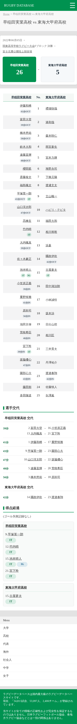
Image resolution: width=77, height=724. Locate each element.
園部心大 (25, 373)
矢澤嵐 (50, 395)
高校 (6, 635)
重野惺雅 (25, 297)
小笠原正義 (24, 283)
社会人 (7, 659)
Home (6, 14)
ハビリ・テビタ (56, 209)
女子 (6, 675)
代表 (6, 643)
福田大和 (51, 220)
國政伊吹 (51, 256)
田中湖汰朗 (53, 286)
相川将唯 (51, 231)
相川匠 (50, 335)
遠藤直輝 (25, 154)
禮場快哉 (51, 108)
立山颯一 (51, 196)
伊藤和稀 (25, 105)
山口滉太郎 (24, 207)
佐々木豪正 (24, 259)
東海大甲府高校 (56, 97)
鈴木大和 (25, 146)
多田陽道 (25, 395)
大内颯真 (25, 242)
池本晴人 (25, 269)
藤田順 (27, 387)
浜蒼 (48, 245)
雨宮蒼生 (51, 146)
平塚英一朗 (24, 193)
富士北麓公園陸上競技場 (17, 51)
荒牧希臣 (25, 332)
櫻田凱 (27, 168)
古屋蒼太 (51, 269)
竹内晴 (27, 229)
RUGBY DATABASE (19, 5)
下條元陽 (51, 177)
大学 (6, 627)
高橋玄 (27, 220)
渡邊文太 (51, 185)
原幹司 (27, 310)
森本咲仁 (51, 135)
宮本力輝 (51, 157)
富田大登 (25, 119)
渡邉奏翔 (51, 373)
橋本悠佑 (25, 132)
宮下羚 (27, 346)
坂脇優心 (25, 359)
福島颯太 (25, 185)
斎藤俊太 (25, 177)
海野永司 (51, 168)
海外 (6, 651)
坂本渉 (50, 313)
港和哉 (50, 122)
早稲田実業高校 (21, 97)
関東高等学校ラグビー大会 (19, 45)
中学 (6, 667)
